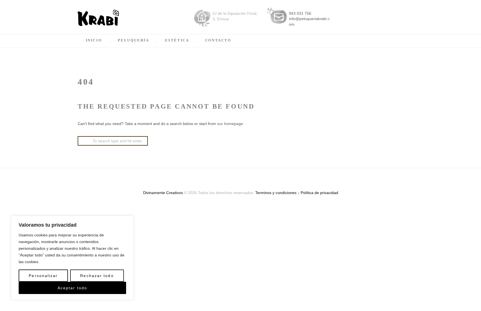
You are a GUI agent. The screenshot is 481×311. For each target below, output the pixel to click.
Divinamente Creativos (163, 192)
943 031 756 (300, 13)
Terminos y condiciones (275, 192)
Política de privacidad (319, 192)
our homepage (230, 123)
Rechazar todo (97, 275)
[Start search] (82, 139)
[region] (72, 258)
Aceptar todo (72, 288)
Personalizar (43, 275)
